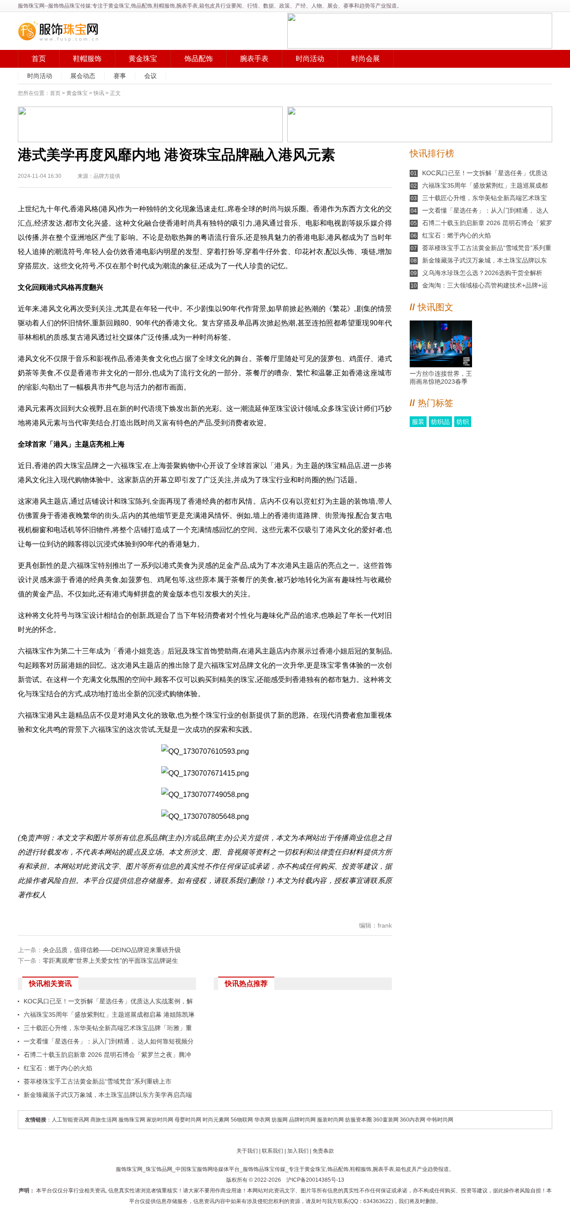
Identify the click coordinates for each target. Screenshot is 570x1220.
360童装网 (386, 1120)
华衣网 (262, 1120)
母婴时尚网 (188, 1120)
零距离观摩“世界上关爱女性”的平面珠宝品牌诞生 (110, 960)
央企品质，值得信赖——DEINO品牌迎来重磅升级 (112, 949)
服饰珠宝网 (31, 6)
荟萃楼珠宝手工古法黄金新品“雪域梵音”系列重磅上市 (97, 1081)
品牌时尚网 (302, 1120)
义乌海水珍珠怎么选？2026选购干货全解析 (482, 272)
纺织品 (440, 421)
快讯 (99, 93)
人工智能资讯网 (70, 1120)
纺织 (462, 421)
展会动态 (82, 75)
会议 (150, 75)
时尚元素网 (216, 1120)
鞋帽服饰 (87, 58)
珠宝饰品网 (159, 1169)
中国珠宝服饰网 (194, 1169)
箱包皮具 (406, 1169)
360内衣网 (412, 1120)
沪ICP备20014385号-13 (315, 1180)
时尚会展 (365, 58)
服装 (418, 421)
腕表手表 (254, 58)
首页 (39, 58)
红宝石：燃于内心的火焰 (58, 1068)
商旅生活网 (103, 1120)
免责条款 (323, 1151)
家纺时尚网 (160, 1120)
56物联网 (242, 1120)
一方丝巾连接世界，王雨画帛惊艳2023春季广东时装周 (441, 378)
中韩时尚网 (440, 1120)
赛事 (120, 75)
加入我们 (298, 1151)
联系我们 (272, 1151)
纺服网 (280, 1120)
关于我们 (247, 1151)
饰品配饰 (198, 58)
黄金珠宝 (143, 58)
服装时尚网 (330, 1120)
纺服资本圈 (358, 1120)
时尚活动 (310, 58)
